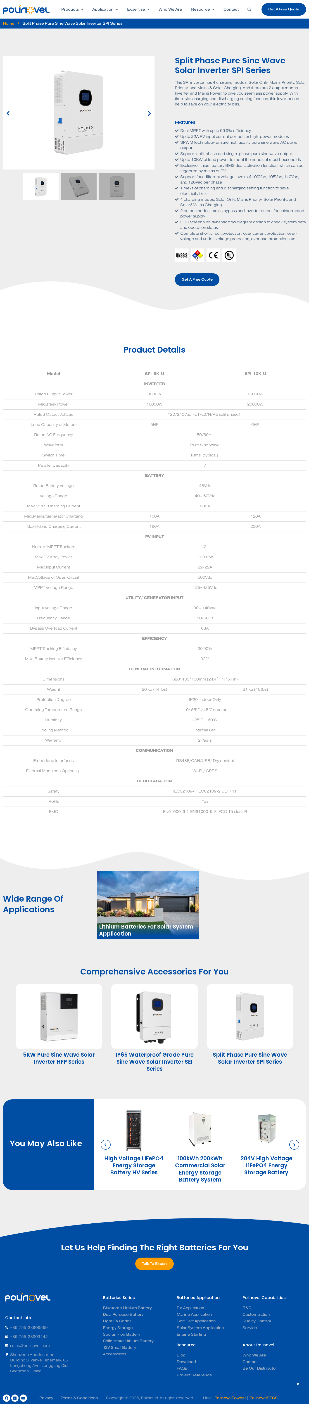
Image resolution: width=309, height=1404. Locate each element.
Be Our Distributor (259, 1368)
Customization (256, 1314)
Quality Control (256, 1321)
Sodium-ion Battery (121, 1334)
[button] (249, 9)
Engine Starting (191, 1334)
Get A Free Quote (197, 279)
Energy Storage (118, 1328)
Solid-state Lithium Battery (128, 1341)
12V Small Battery (119, 1347)
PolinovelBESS (264, 1398)
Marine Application (194, 1314)
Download (186, 1362)
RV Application (190, 1308)
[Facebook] (6, 1398)
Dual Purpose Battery (123, 1314)
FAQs (182, 1368)
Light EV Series (117, 1321)
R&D (246, 1308)
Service (249, 1328)
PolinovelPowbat (230, 1398)
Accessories (114, 1354)
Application (103, 9)
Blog (181, 1355)
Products (70, 9)
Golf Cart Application (196, 1321)
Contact (231, 9)
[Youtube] (23, 1398)
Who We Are (170, 9)
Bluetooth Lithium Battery (127, 1308)
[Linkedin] (15, 1398)
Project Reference (194, 1375)
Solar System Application (200, 1328)
